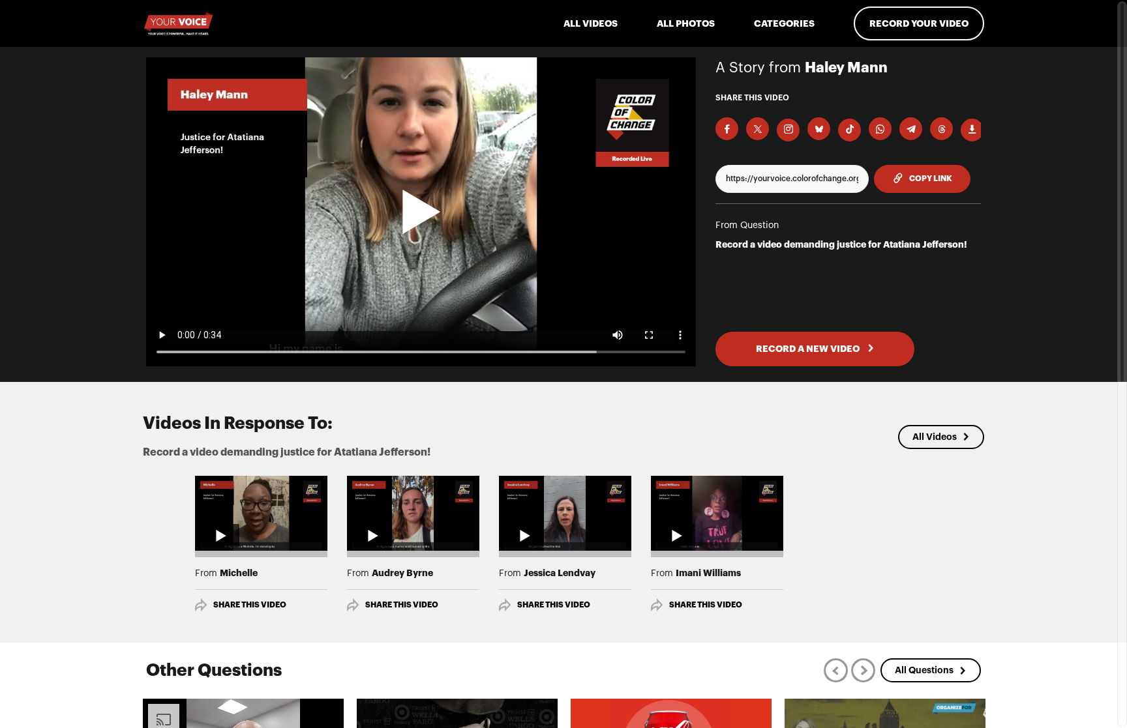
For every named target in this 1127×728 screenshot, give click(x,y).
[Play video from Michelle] (261, 513)
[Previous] (836, 670)
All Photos (686, 23)
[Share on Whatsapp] (880, 128)
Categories (784, 23)
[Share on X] (757, 128)
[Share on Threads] (941, 128)
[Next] (863, 670)
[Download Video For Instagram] (788, 130)
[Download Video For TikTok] (849, 130)
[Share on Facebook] (726, 128)
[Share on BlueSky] (818, 128)
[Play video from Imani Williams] (717, 513)
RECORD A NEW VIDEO (809, 348)
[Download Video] (972, 130)
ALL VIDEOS (591, 23)
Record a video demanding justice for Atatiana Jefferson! (841, 244)
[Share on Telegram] (910, 128)
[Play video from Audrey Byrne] (413, 513)
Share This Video (249, 605)
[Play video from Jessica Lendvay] (565, 513)
